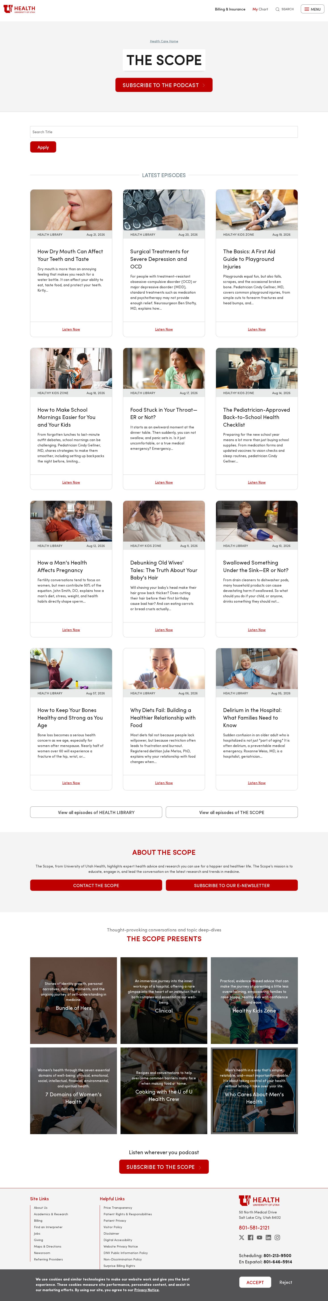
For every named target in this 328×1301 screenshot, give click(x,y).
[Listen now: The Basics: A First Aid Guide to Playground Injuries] (257, 209)
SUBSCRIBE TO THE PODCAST (161, 84)
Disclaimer (111, 1233)
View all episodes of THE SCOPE (231, 812)
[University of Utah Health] (19, 9)
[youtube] (259, 1237)
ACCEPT (255, 1282)
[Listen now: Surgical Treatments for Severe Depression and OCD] (164, 209)
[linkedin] (268, 1237)
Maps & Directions (47, 1246)
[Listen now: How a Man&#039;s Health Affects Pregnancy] (71, 520)
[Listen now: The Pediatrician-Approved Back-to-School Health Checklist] (257, 367)
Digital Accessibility (118, 1240)
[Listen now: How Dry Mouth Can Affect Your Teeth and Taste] (71, 209)
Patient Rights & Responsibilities (128, 1214)
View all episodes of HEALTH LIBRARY (96, 812)
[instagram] (277, 1237)
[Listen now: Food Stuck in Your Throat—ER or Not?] (164, 367)
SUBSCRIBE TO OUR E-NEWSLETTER (232, 885)
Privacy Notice (146, 1289)
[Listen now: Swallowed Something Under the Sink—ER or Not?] (257, 520)
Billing (38, 1220)
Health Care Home (164, 41)
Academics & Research (51, 1214)
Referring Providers (48, 1259)
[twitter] (241, 1237)
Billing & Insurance (230, 8)
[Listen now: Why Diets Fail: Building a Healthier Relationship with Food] (164, 668)
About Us (41, 1207)
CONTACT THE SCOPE (96, 885)
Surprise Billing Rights (119, 1266)
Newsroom (42, 1253)
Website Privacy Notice (121, 1246)
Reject (285, 1282)
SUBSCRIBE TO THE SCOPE (161, 1166)
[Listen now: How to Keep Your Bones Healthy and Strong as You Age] (71, 668)
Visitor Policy (113, 1227)
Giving (38, 1240)
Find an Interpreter (48, 1227)
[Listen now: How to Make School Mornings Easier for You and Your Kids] (71, 367)
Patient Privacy (115, 1220)
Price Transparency (118, 1207)
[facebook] (250, 1237)
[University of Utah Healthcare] (268, 1200)
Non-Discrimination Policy (123, 1259)
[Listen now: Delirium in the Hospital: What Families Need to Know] (257, 668)
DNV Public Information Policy (126, 1253)
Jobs (37, 1233)
